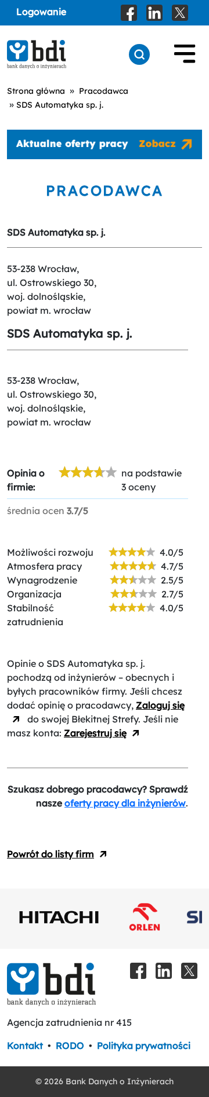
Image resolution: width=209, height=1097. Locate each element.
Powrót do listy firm (50, 854)
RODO (70, 1045)
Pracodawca (103, 91)
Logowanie (41, 11)
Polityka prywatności (143, 1045)
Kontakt (25, 1045)
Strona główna (36, 91)
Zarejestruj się (95, 733)
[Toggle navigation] (184, 54)
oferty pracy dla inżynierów (125, 803)
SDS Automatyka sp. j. (59, 105)
